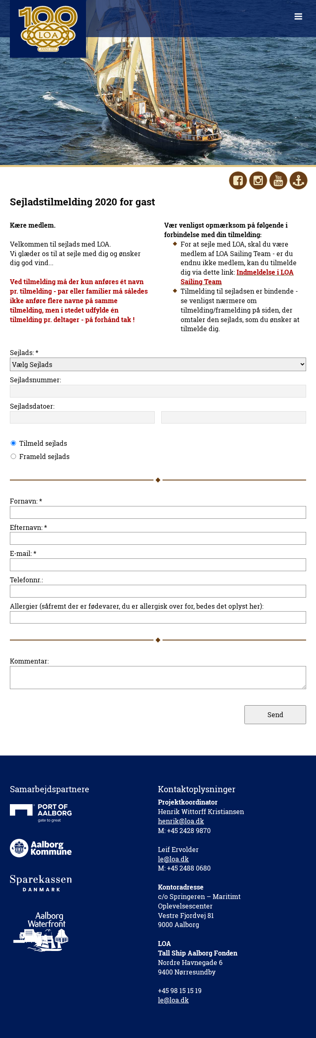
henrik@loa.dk (181, 821)
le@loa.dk (173, 858)
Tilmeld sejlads (43, 443)
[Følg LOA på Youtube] (278, 180)
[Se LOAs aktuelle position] (298, 180)
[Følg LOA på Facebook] (238, 180)
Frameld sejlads (44, 456)
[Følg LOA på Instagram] (258, 180)
